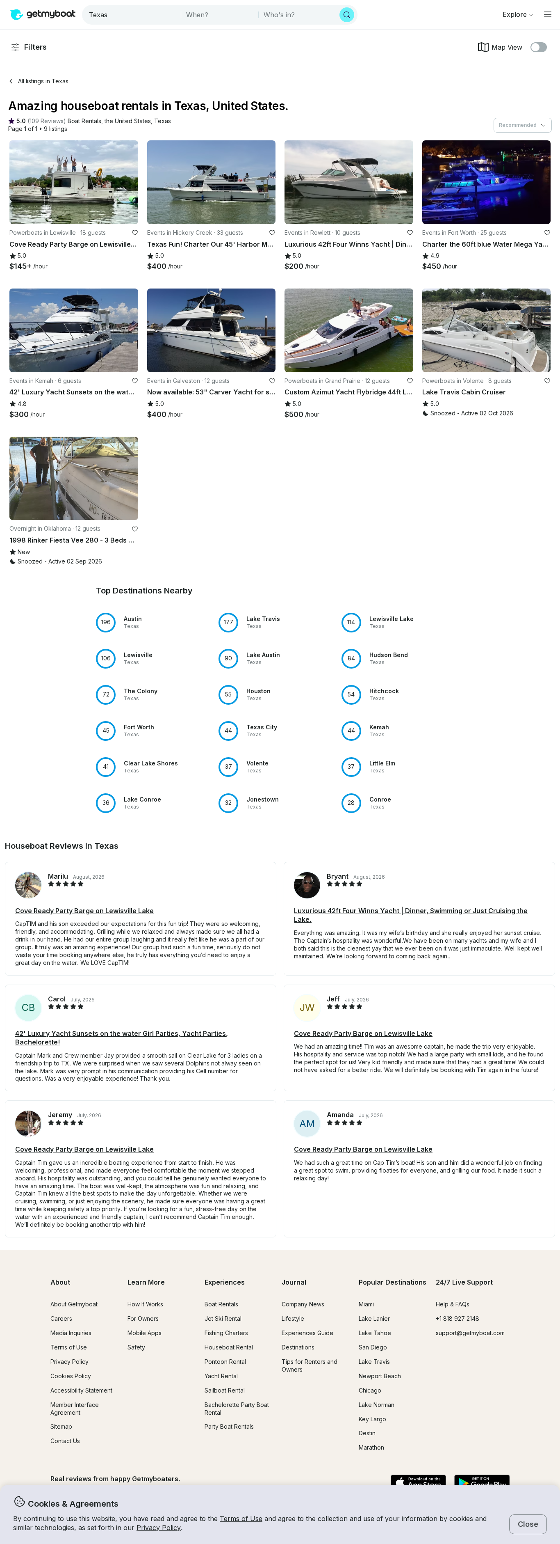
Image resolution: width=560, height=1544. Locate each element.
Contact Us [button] (65, 1440)
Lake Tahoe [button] (375, 1332)
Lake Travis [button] (374, 1361)
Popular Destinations (392, 1282)
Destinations (298, 1347)
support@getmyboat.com (470, 1332)
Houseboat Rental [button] (229, 1347)
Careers (61, 1318)
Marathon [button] (371, 1447)
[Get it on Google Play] (482, 1484)
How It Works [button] (145, 1304)
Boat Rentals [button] (221, 1304)
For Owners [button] (143, 1318)
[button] (84, 121)
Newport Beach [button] (380, 1375)
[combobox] (132, 15)
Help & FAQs (452, 1304)
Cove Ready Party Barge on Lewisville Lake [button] (84, 911)
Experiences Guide (307, 1332)
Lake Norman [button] (376, 1404)
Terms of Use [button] (241, 1518)
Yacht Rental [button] (221, 1375)
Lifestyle (293, 1318)
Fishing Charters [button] (226, 1332)
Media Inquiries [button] (70, 1332)
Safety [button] (136, 1347)
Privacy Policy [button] (159, 1527)
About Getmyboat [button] (74, 1304)
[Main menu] (547, 14)
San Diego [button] (373, 1347)
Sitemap (61, 1426)
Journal (294, 1282)
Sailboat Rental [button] (225, 1390)
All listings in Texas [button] (43, 81)
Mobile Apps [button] (144, 1332)
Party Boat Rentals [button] (229, 1426)
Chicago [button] (370, 1390)
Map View (507, 47)
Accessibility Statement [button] (81, 1390)
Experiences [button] (225, 1282)
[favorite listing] (135, 232)
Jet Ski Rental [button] (223, 1318)
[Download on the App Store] (418, 1484)
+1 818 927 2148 (457, 1318)
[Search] (346, 14)
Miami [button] (366, 1304)
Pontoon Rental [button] (225, 1361)
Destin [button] (367, 1432)
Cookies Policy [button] (70, 1375)
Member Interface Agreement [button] (74, 1408)
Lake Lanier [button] (374, 1318)
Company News (303, 1304)
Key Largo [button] (372, 1419)
